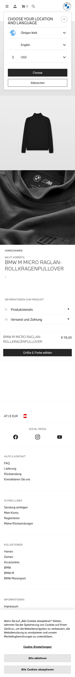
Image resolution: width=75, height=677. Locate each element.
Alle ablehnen (37, 658)
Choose (37, 73)
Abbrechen (38, 83)
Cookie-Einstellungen (37, 647)
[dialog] (37, 338)
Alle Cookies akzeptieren (37, 669)
